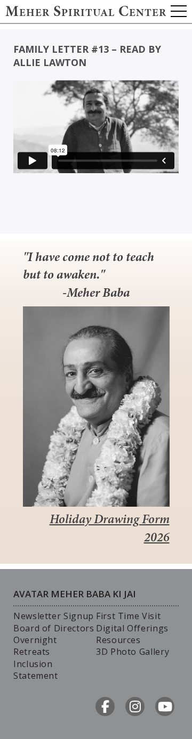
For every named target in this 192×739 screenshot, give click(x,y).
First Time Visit (128, 616)
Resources (118, 640)
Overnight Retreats (35, 645)
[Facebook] (105, 706)
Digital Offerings (132, 628)
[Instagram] (135, 706)
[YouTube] (164, 706)
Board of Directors (53, 628)
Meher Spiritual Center (85, 12)
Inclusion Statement (35, 669)
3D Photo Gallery (132, 651)
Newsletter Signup (53, 616)
